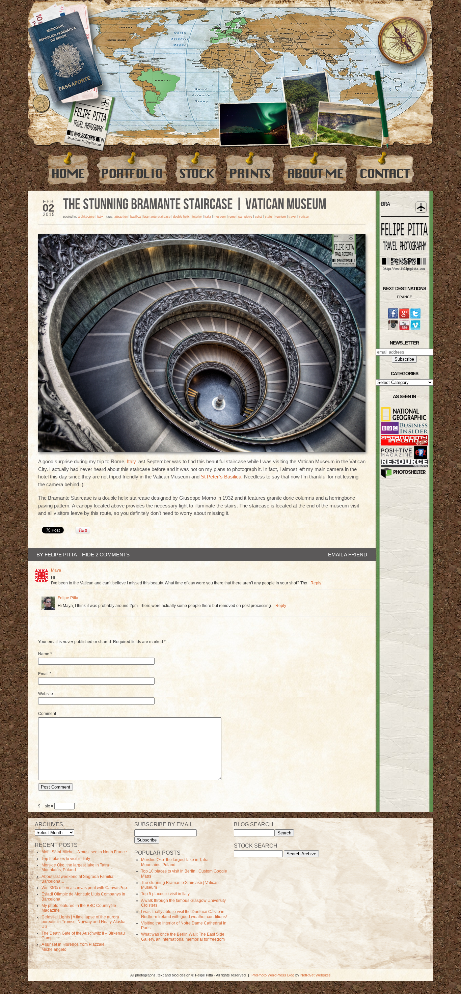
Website (45, 693)
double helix (181, 216)
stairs (269, 216)
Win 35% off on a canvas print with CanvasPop (84, 887)
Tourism (280, 216)
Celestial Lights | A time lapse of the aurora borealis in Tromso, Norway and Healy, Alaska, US (84, 922)
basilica (135, 216)
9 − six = (46, 806)
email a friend (347, 554)
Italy (100, 216)
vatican (304, 216)
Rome (232, 216)
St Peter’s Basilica (221, 476)
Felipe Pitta (61, 554)
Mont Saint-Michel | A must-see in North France (84, 852)
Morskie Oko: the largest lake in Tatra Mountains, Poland (75, 867)
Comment (47, 713)
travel (292, 216)
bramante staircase (156, 216)
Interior (197, 216)
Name (43, 654)
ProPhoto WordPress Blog (272, 975)
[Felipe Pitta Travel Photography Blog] (68, 168)
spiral (258, 216)
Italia (208, 216)
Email (43, 673)
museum (220, 216)
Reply (315, 583)
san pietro (245, 216)
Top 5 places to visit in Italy (66, 858)
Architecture (86, 216)
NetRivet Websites (315, 975)
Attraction (121, 216)
